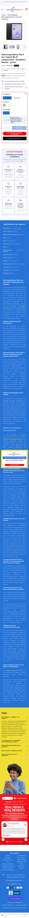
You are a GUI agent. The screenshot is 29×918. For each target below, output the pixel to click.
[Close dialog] (27, 450)
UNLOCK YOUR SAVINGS (14, 464)
